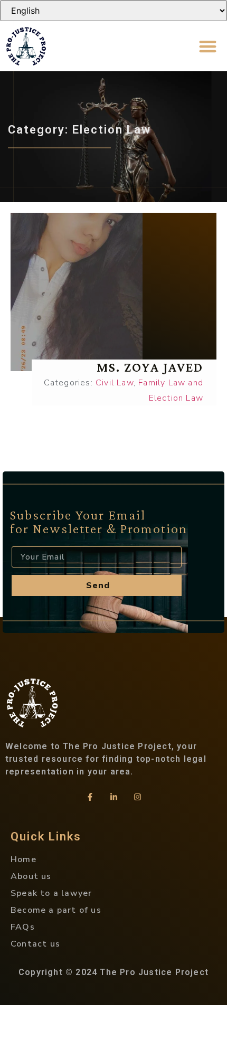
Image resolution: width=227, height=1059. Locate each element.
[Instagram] (137, 797)
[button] (208, 46)
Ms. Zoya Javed (150, 367)
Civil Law (115, 383)
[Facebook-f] (90, 797)
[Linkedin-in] (113, 797)
